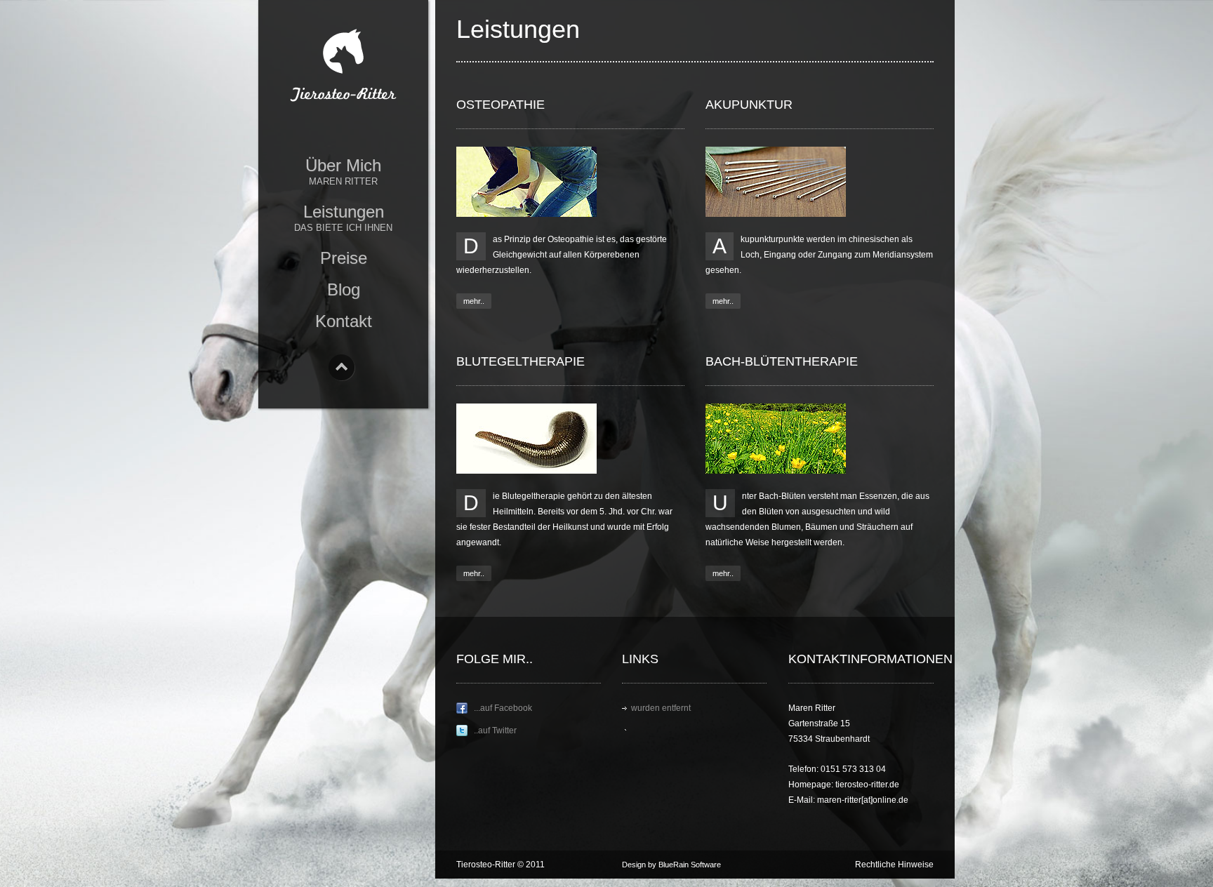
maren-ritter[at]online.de (862, 800)
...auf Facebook (503, 708)
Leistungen (343, 217)
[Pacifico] (343, 71)
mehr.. (473, 301)
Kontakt (343, 321)
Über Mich (343, 171)
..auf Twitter (495, 730)
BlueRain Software (689, 864)
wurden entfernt (661, 708)
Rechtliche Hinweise (894, 864)
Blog (343, 289)
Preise (343, 257)
